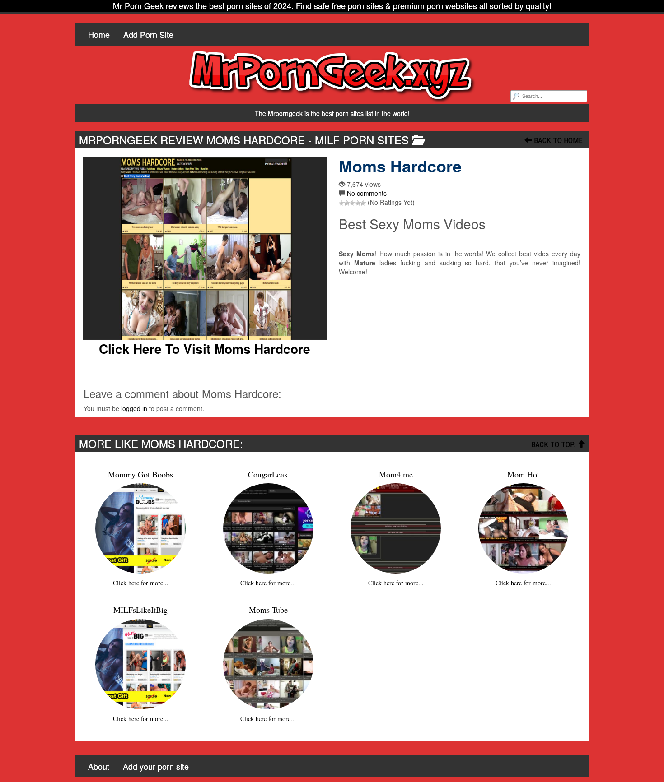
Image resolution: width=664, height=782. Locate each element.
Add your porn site (156, 766)
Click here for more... (140, 582)
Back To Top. (554, 444)
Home (99, 34)
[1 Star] (341, 203)
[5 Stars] (363, 203)
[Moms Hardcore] (204, 248)
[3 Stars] (352, 203)
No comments (367, 193)
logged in (134, 408)
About (98, 766)
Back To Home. (558, 140)
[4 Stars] (357, 203)
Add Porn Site (148, 34)
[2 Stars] (347, 203)
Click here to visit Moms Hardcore (204, 349)
